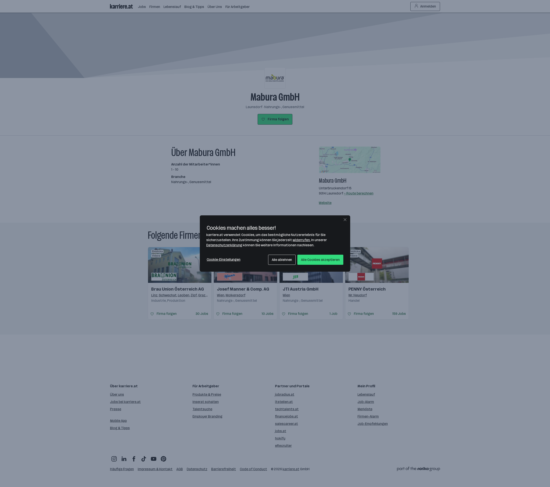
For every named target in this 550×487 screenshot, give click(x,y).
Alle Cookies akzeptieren (320, 260)
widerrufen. (301, 240)
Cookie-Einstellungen (223, 259)
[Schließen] (345, 219)
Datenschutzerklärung (224, 245)
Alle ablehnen (282, 260)
